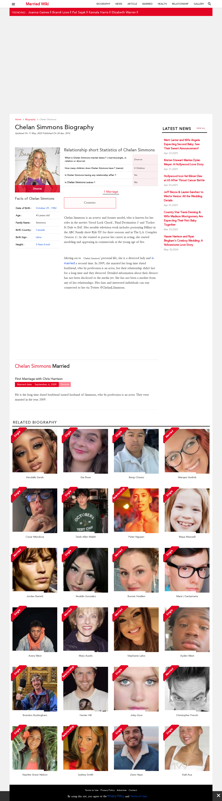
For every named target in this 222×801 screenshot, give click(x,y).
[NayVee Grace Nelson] (34, 770)
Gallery (199, 3)
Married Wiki (37, 4)
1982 (54, 208)
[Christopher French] (187, 710)
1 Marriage (111, 191)
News (119, 3)
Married (147, 3)
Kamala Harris (98, 12)
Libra (38, 237)
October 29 (43, 208)
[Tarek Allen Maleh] (85, 532)
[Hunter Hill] (85, 710)
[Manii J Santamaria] (187, 591)
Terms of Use (138, 796)
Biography (103, 3)
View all (201, 128)
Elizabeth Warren (124, 12)
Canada (40, 230)
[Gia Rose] (85, 472)
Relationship (180, 3)
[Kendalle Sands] (34, 472)
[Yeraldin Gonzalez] (85, 591)
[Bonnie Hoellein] (136, 591)
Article (132, 3)
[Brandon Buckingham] (34, 710)
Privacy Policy (116, 796)
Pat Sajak (79, 12)
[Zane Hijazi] (136, 770)
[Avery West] (34, 651)
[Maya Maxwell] (187, 532)
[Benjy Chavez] (136, 472)
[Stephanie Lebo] (136, 651)
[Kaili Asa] (187, 770)
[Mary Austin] (85, 651)
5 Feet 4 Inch (43, 244)
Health (162, 3)
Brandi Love (60, 12)
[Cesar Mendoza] (34, 532)
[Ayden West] (187, 651)
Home (18, 119)
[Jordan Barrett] (34, 591)
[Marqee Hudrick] (187, 472)
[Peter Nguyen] (136, 532)
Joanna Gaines (38, 12)
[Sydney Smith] (85, 770)
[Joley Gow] (136, 710)
